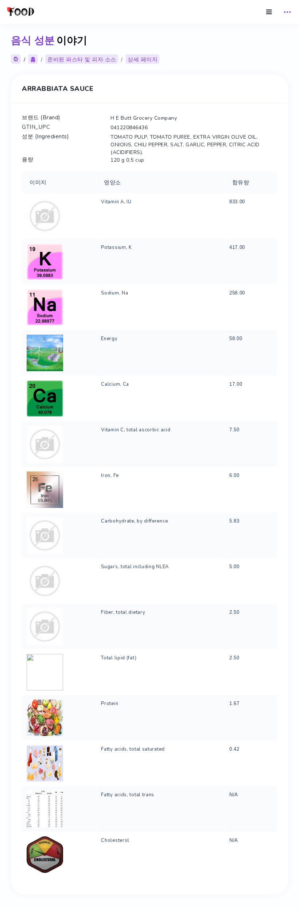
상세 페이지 (143, 59)
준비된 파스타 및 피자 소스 (81, 59)
